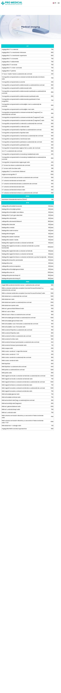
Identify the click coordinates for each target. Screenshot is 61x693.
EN (55, 3)
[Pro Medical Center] (11, 3)
